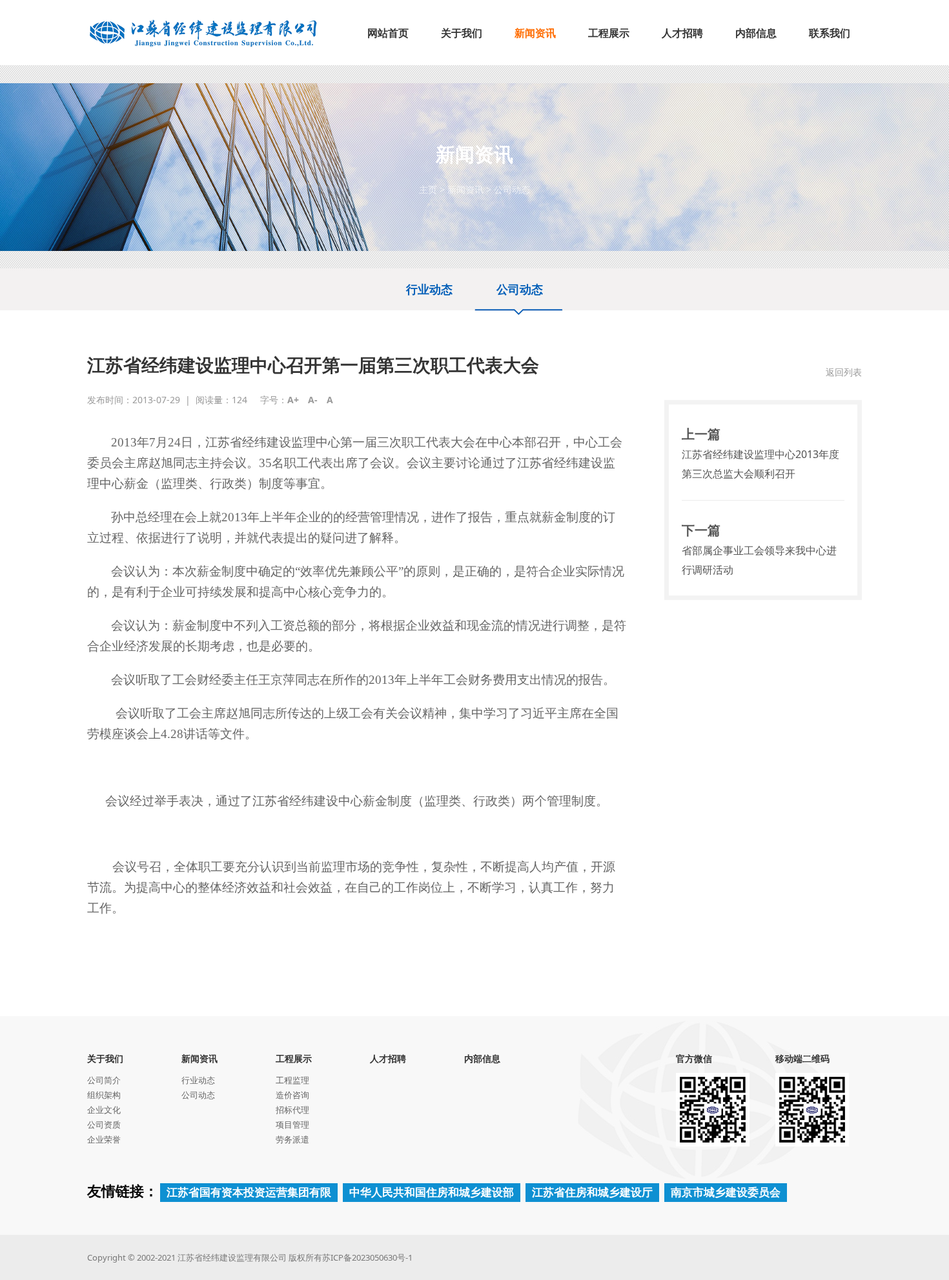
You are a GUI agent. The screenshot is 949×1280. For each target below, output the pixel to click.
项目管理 (292, 1124)
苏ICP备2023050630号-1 (367, 1257)
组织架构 (104, 1095)
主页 (428, 189)
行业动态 (429, 289)
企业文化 (104, 1109)
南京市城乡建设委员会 (726, 1192)
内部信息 (482, 1058)
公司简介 (104, 1080)
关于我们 (105, 1058)
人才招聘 (388, 1058)
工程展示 (294, 1058)
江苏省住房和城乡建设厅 (592, 1192)
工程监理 (292, 1080)
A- (313, 400)
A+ (293, 400)
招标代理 (292, 1109)
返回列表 (844, 372)
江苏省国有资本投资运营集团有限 (249, 1192)
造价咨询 (292, 1095)
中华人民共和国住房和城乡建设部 (431, 1192)
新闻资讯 (465, 189)
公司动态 (512, 189)
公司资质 (104, 1124)
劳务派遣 (292, 1139)
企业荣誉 (104, 1139)
